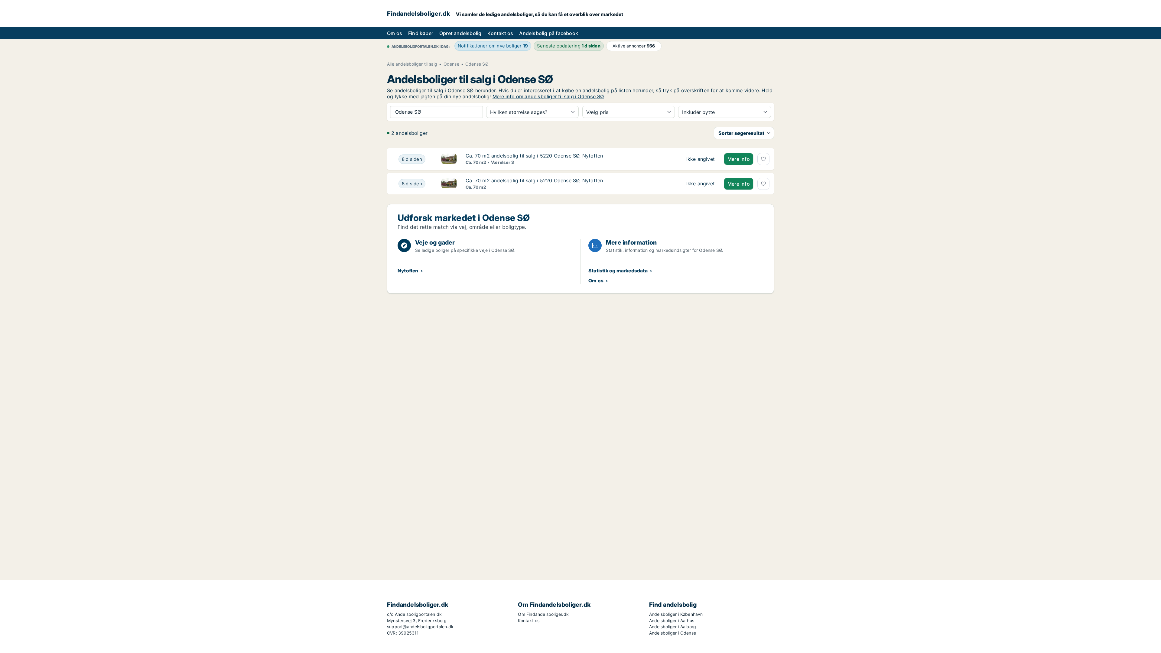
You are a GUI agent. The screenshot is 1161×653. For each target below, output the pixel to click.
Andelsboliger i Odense (672, 632)
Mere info (738, 159)
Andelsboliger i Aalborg (672, 626)
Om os (394, 33)
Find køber (420, 33)
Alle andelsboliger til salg (412, 64)
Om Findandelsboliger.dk (543, 614)
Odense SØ (477, 64)
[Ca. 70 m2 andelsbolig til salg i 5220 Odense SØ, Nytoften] (700, 159)
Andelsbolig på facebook (548, 33)
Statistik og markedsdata (618, 271)
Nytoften (408, 271)
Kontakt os (500, 33)
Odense (451, 64)
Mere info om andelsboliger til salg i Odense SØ (548, 96)
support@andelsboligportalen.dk (420, 626)
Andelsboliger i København (676, 614)
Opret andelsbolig (460, 33)
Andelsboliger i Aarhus (671, 620)
